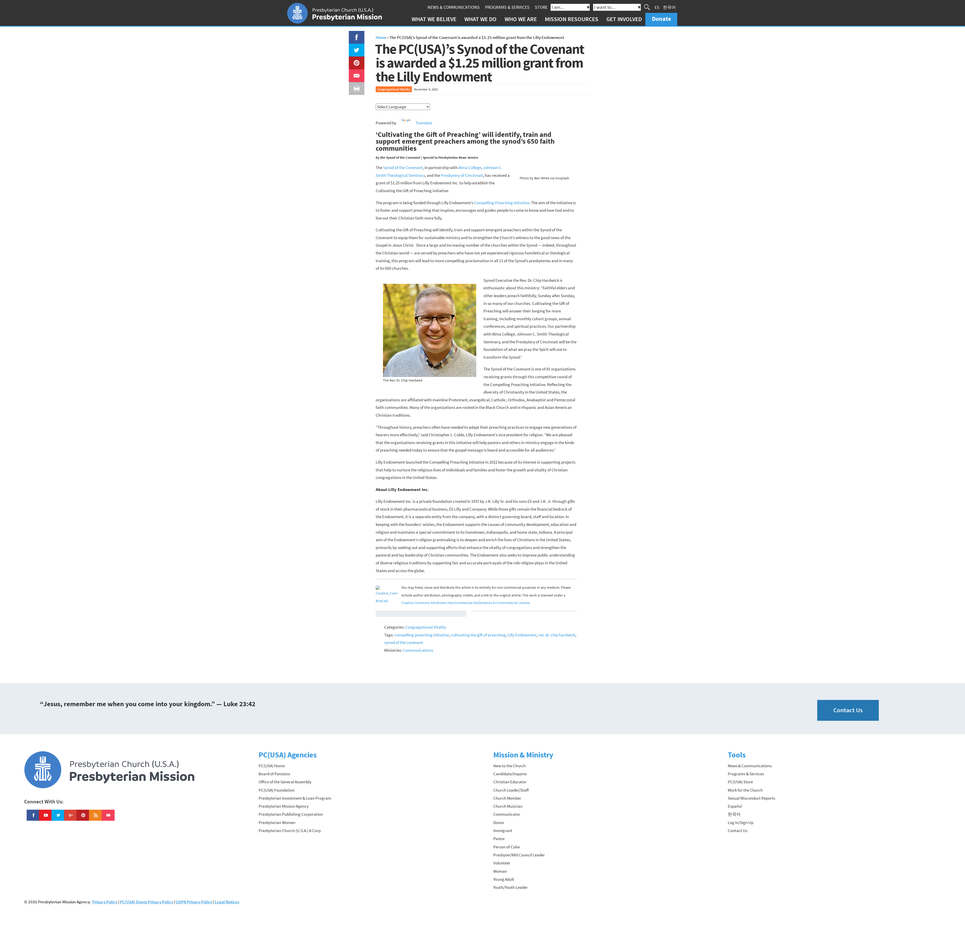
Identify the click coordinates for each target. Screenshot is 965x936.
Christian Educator (509, 782)
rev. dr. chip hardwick (556, 635)
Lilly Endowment (522, 635)
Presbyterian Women (277, 822)
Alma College (469, 167)
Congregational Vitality (393, 89)
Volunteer (501, 863)
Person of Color (506, 847)
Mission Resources (571, 19)
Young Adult (503, 879)
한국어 (669, 7)
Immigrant (502, 830)
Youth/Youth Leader (510, 887)
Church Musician (507, 806)
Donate (661, 19)
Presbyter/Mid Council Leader (519, 855)
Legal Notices (227, 902)
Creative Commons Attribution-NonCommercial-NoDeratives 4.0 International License (465, 603)
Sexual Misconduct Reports (751, 798)
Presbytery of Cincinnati (462, 175)
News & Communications (453, 7)
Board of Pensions (274, 774)
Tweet (355, 47)
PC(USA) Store (740, 782)
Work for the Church (745, 790)
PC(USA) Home (272, 765)
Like (353, 34)
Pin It (354, 60)
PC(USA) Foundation (277, 790)
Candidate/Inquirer (510, 774)
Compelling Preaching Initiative (501, 202)
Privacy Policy (104, 902)
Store (541, 7)
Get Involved (624, 19)
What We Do (480, 19)
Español (735, 806)
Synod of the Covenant (403, 167)
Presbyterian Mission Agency (284, 806)
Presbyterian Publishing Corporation (291, 814)
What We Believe (434, 19)
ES (657, 7)
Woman (500, 871)
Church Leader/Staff (511, 790)
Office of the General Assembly (285, 782)
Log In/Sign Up (740, 822)
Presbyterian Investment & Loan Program (295, 798)
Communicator (506, 814)
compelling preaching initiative (421, 635)
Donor (498, 822)
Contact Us (848, 710)
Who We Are (521, 19)
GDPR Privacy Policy (194, 902)
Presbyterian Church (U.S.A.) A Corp (290, 830)
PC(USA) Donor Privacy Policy (146, 902)
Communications (418, 650)
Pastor (499, 838)
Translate (424, 123)
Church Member (507, 798)
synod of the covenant (403, 642)
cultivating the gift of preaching (478, 635)
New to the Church (509, 765)
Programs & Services (507, 7)
